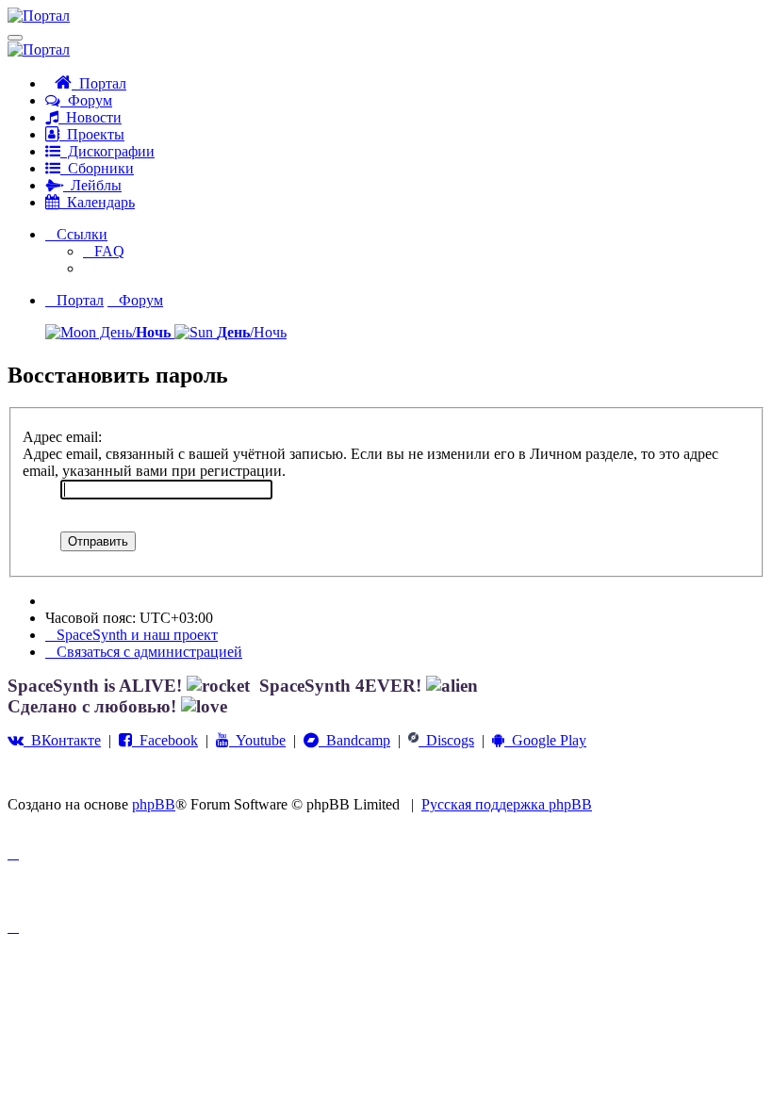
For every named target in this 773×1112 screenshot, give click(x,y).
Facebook (165, 740)
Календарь (97, 202)
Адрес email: (62, 437)
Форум (86, 100)
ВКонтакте (62, 740)
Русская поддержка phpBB (506, 804)
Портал (99, 83)
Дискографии (107, 151)
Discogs (446, 740)
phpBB (153, 804)
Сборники (97, 168)
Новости (90, 117)
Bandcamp (354, 740)
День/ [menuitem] (133, 332)
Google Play (545, 740)
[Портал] (39, 16)
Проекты (91, 134)
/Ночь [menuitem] (252, 332)
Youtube (257, 740)
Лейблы (92, 185)
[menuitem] (103, 251)
